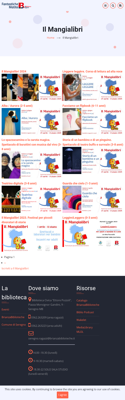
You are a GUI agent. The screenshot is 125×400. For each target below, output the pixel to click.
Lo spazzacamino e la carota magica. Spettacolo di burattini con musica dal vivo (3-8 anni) (32, 144)
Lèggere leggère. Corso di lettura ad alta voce (92, 71)
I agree (62, 395)
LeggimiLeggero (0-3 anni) (79, 217)
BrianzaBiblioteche (13, 317)
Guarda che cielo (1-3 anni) (80, 183)
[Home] (17, 5)
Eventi (5, 309)
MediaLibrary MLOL (84, 330)
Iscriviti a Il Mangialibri (15, 268)
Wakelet (81, 320)
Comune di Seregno (14, 324)
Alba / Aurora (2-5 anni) (17, 105)
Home (50, 37)
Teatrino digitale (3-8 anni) (19, 183)
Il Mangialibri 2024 (14, 71)
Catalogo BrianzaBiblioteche (87, 303)
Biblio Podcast (85, 312)
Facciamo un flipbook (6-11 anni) (84, 105)
